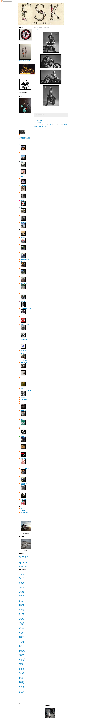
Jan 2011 (21, 649)
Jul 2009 (20, 672)
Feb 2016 (21, 577)
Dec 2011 (21, 635)
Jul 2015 (20, 586)
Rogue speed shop (24, 428)
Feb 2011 (21, 647)
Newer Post (36, 124)
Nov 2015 (21, 581)
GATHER (22, 168)
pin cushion (23, 417)
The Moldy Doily (23, 176)
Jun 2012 (21, 627)
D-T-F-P (22, 377)
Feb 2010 (21, 663)
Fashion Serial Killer (24, 134)
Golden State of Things (24, 557)
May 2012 (21, 628)
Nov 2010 (21, 651)
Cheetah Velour (23, 443)
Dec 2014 (21, 592)
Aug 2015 (21, 585)
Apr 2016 (21, 574)
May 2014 (21, 599)
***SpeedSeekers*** (24, 144)
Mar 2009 (21, 677)
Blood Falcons (23, 268)
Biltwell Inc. (23, 397)
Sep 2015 (21, 583)
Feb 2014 (21, 601)
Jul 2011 (20, 641)
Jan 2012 (21, 633)
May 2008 (21, 690)
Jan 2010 (21, 664)
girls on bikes (39, 115)
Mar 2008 (21, 692)
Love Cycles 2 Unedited (25, 533)
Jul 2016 (20, 573)
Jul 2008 (20, 687)
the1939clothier (23, 410)
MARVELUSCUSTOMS (25, 476)
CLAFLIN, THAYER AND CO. (26, 308)
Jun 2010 (21, 658)
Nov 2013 (21, 605)
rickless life (23, 510)
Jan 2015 (21, 591)
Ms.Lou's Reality (24, 283)
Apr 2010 (21, 660)
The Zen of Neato (24, 331)
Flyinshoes (23, 403)
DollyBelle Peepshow (24, 556)
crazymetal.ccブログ (24, 360)
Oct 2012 (20, 622)
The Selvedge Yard (24, 379)
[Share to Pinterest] (43, 114)
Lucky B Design (23, 276)
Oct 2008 (20, 683)
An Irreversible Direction (25, 468)
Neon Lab (22, 451)
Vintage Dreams (24, 293)
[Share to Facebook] (42, 114)
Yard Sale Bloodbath (23, 566)
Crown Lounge (23, 499)
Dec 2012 (21, 619)
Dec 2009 (21, 665)
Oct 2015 (20, 582)
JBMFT (22, 388)
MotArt (22, 161)
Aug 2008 (21, 686)
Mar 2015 (21, 588)
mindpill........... (23, 419)
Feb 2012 (21, 632)
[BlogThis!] (40, 114)
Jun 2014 (21, 597)
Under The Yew (23, 514)
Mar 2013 (21, 615)
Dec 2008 (21, 681)
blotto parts (23, 237)
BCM (21, 207)
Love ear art (23, 261)
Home (51, 124)
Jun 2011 (21, 642)
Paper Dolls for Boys (23, 562)
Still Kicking (23, 369)
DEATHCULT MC (24, 399)
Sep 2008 (21, 685)
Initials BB (22, 152)
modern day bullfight (24, 192)
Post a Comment (38, 122)
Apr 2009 (21, 676)
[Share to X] (41, 114)
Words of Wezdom (24, 362)
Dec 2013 (21, 604)
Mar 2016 (21, 576)
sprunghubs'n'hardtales (25, 259)
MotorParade (23, 200)
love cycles (23, 244)
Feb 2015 (21, 590)
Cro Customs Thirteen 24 (25, 341)
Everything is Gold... (24, 512)
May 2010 (21, 659)
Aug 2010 (21, 655)
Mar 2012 (21, 631)
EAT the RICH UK (24, 401)
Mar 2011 (21, 646)
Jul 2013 (20, 610)
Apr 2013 (21, 614)
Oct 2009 (20, 668)
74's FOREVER (23, 436)
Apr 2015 (21, 587)
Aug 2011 (21, 640)
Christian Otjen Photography (26, 390)
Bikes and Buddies (24, 339)
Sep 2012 (21, 623)
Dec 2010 (21, 650)
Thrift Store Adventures (24, 565)
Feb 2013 (21, 617)
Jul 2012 (20, 626)
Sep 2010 (21, 654)
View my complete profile (23, 140)
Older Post (65, 124)
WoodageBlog (23, 222)
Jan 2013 (21, 618)
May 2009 (21, 674)
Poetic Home (22, 563)
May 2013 (21, 613)
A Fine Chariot (23, 458)
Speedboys (23, 215)
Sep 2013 (21, 608)
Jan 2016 (21, 578)
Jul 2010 (20, 656)
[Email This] (38, 114)
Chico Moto (22, 555)
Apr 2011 (20, 645)
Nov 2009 (21, 667)
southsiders (23, 427)
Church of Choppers (24, 506)
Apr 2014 (21, 600)
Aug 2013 (21, 609)
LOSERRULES (23, 185)
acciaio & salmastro (24, 301)
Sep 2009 (21, 669)
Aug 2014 (21, 595)
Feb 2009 (21, 678)
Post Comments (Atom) (43, 126)
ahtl (21, 508)
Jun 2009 (21, 673)
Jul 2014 (20, 596)
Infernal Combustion (24, 252)
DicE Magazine (23, 350)
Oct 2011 (20, 637)
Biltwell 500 (25, 550)
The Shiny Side (23, 178)
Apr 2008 (21, 691)
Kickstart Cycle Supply (25, 324)
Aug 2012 (21, 624)
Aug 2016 (21, 572)
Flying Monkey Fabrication (25, 380)
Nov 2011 (21, 636)
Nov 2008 (21, 682)
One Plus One (22, 561)
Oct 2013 (20, 606)
